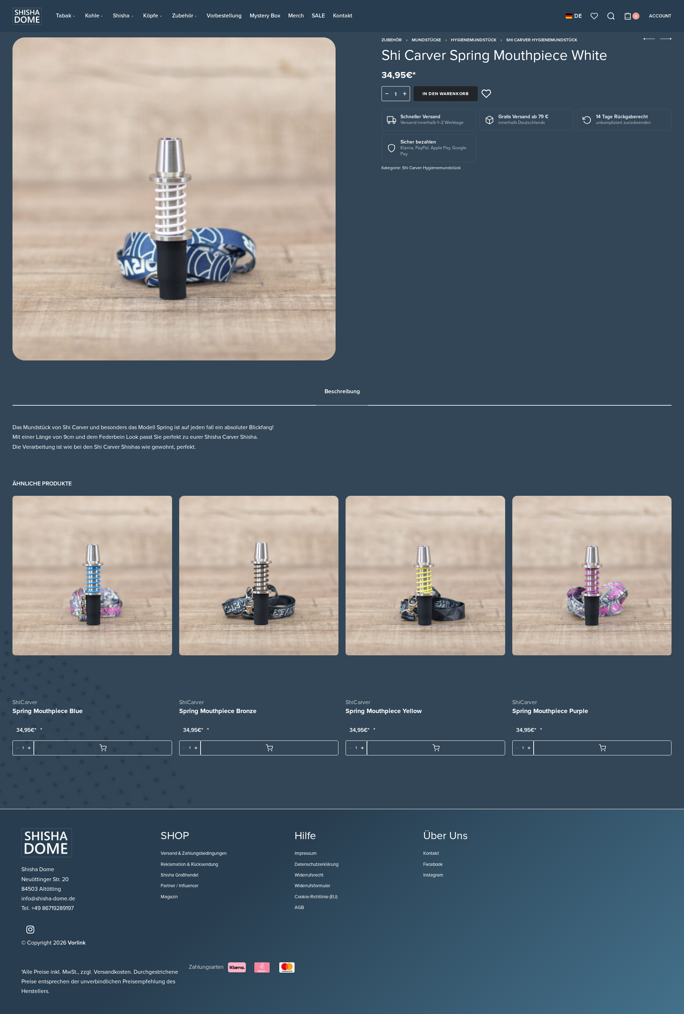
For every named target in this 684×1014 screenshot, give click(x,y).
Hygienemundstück (473, 39)
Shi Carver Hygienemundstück (541, 39)
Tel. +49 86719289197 (47, 908)
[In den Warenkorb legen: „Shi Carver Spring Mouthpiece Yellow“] (436, 747)
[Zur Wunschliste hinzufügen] (486, 94)
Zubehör (392, 39)
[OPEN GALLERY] (174, 198)
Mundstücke (426, 39)
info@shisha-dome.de (49, 898)
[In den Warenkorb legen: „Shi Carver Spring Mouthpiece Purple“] (603, 747)
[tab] (342, 391)
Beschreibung (342, 391)
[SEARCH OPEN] (611, 16)
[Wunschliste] (594, 16)
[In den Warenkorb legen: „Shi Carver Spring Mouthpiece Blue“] (103, 747)
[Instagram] (30, 929)
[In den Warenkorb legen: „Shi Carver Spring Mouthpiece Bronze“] (270, 747)
